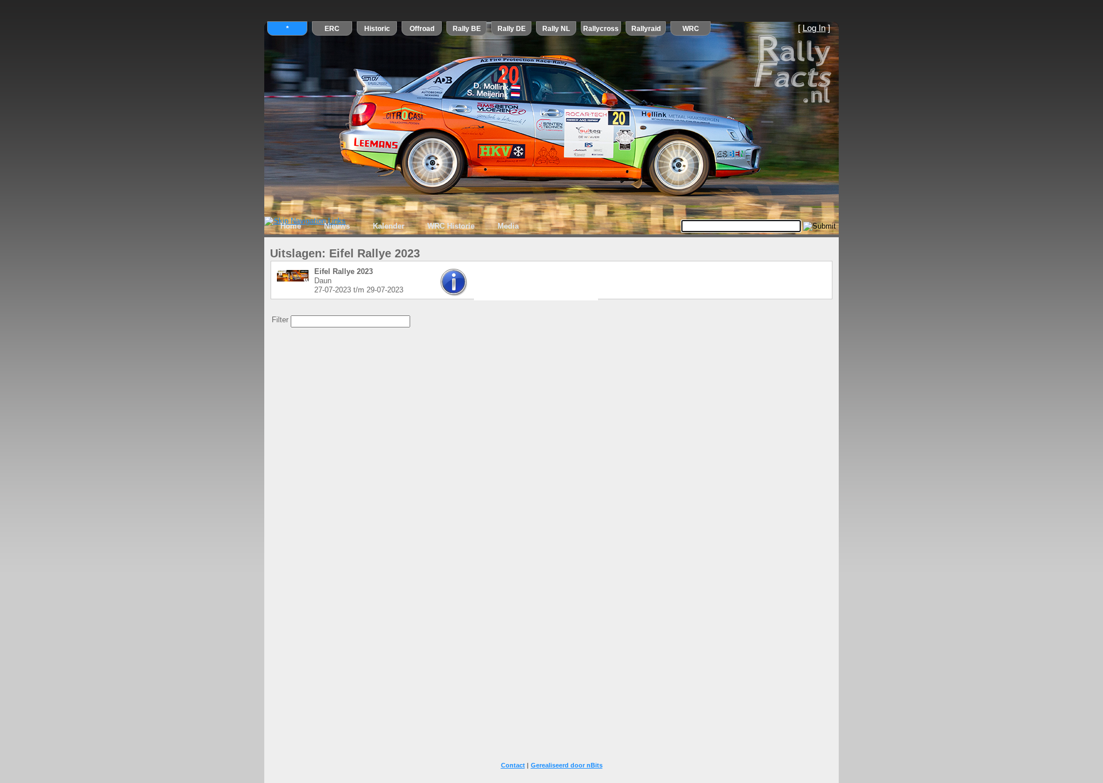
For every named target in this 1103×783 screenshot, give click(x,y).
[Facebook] (509, 286)
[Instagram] (557, 286)
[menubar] (399, 226)
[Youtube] (533, 286)
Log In (814, 28)
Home (290, 226)
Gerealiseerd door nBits (567, 765)
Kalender (388, 226)
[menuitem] (291, 226)
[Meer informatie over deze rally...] (454, 294)
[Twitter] (485, 286)
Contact (513, 765)
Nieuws (337, 226)
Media (508, 226)
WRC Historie (451, 226)
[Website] (581, 286)
